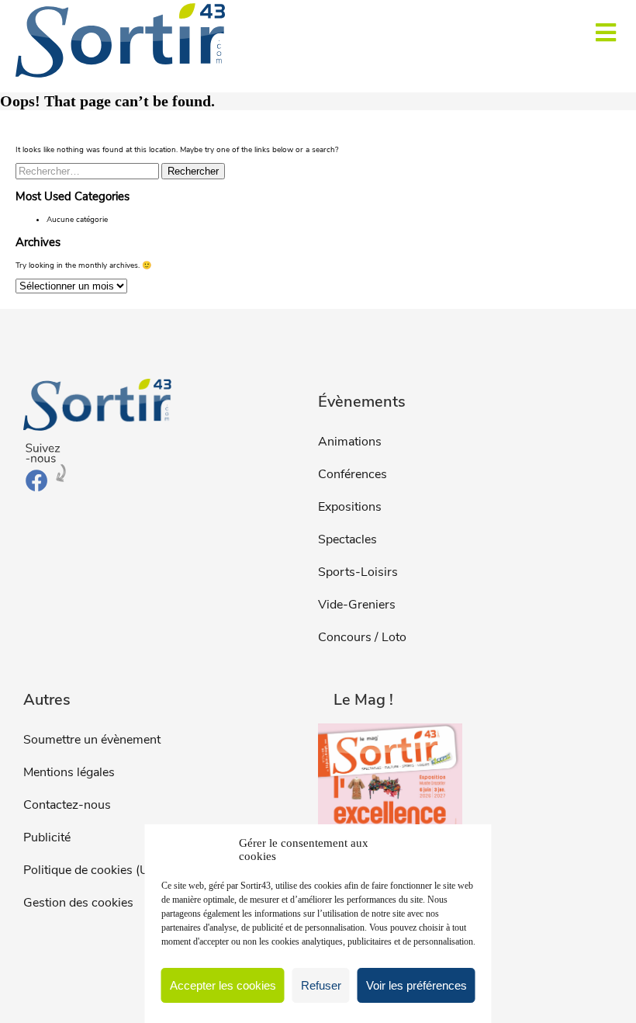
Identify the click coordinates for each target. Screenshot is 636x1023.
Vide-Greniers (357, 604)
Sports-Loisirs (358, 572)
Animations (350, 441)
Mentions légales (69, 772)
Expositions (350, 506)
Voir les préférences (416, 985)
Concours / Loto (362, 637)
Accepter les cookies (223, 985)
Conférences (352, 474)
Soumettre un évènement (92, 739)
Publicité (47, 837)
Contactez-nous (67, 804)
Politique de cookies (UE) (91, 870)
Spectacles (347, 539)
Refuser (321, 985)
